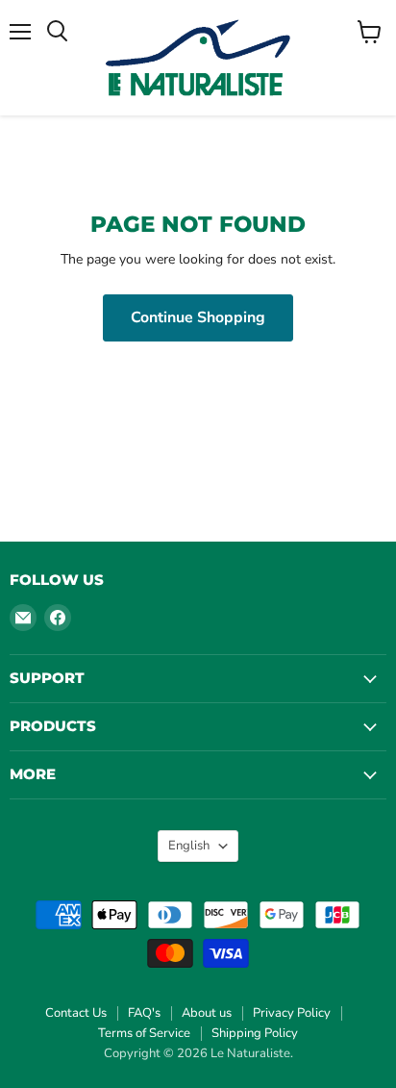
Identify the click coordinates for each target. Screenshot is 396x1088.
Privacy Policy (292, 1013)
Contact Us (76, 1013)
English (189, 845)
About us (207, 1013)
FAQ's (144, 1013)
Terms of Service (144, 1033)
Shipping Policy (254, 1033)
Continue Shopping (198, 317)
